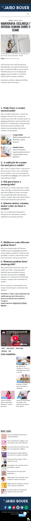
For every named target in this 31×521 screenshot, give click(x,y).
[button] (23, 514)
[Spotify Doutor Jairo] (26, 507)
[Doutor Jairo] (15, 7)
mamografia (4, 351)
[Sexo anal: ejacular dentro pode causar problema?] (4, 436)
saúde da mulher (10, 348)
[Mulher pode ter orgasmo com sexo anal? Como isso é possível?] (4, 485)
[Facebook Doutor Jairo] (5, 507)
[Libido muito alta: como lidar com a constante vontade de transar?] (4, 479)
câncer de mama (19, 348)
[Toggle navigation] (28, 14)
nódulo (22, 275)
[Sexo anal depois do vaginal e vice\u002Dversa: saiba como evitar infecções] (4, 442)
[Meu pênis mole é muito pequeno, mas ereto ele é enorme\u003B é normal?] (4, 454)
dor (10, 190)
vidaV (10, 351)
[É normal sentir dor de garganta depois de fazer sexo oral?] (4, 491)
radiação (14, 176)
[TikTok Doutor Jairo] (18, 507)
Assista (10, 20)
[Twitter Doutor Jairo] (9, 507)
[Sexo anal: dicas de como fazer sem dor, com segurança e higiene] (4, 448)
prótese (17, 251)
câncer (3, 348)
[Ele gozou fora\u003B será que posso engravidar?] (4, 473)
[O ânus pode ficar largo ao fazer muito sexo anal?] (4, 461)
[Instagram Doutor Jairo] (22, 507)
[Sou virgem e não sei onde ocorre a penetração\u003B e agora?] (4, 467)
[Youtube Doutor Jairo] (13, 507)
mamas (3, 121)
